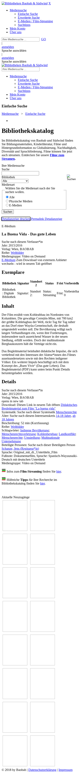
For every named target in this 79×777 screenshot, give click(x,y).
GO (43, 39)
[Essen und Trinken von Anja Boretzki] (15, 731)
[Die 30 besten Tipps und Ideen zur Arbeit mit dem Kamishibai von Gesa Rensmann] (15, 530)
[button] (72, 177)
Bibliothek (8, 177)
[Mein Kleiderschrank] (15, 765)
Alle (12, 197)
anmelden (8, 47)
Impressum (66, 770)
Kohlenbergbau (47, 434)
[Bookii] (15, 630)
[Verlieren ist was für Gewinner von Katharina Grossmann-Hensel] (42, 597)
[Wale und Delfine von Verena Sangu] (42, 563)
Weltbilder (17, 252)
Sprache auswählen (14, 50)
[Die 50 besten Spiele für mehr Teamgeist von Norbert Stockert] (42, 664)
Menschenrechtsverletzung (19, 434)
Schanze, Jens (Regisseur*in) (20, 448)
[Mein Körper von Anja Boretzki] (42, 731)
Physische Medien (20, 201)
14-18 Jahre (63, 415)
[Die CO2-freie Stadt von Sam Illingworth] (15, 563)
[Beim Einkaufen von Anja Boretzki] (42, 765)
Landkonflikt (67, 434)
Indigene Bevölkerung (34, 430)
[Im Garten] (15, 664)
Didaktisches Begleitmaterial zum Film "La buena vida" (39, 406)
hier (58, 471)
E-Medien (15, 205)
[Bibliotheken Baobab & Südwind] (25, 3)
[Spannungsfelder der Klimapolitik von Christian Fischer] (42, 530)
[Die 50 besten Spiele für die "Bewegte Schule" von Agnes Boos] (42, 698)
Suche (6, 169)
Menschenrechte (66, 412)
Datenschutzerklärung (42, 770)
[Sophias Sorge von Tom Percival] (15, 597)
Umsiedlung (32, 437)
